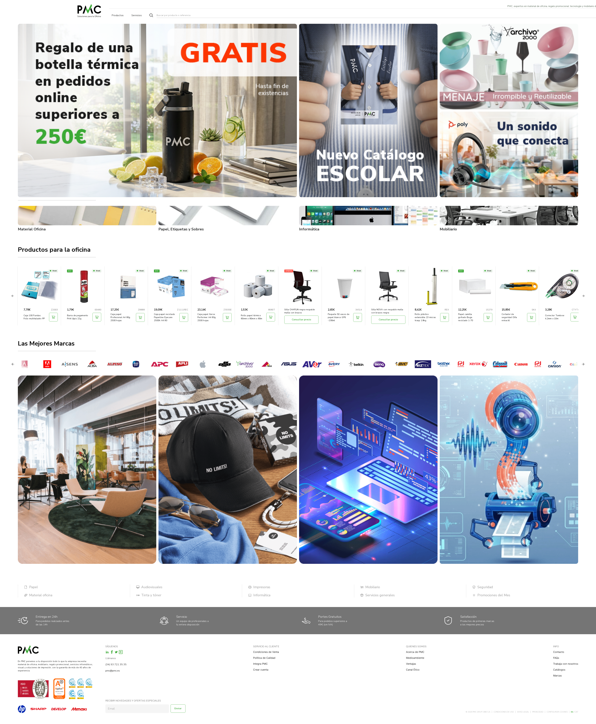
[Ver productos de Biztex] (387, 364)
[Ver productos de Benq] (343, 364)
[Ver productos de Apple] (168, 364)
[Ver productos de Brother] (408, 364)
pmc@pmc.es (112, 670)
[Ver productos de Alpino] (78, 364)
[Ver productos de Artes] (231, 364)
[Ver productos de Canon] (485, 364)
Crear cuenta (260, 669)
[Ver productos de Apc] (123, 364)
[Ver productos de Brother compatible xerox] (442, 364)
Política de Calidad (264, 657)
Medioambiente (415, 657)
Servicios (136, 15)
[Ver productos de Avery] (298, 364)
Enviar (178, 708)
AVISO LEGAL (523, 712)
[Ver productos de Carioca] (541, 364)
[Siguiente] (583, 364)
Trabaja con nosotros (565, 663)
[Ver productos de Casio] (563, 364)
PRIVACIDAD (537, 712)
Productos (118, 15)
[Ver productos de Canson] (518, 364)
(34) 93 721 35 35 (115, 664)
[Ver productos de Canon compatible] (502, 364)
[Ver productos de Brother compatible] (425, 364)
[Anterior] (13, 364)
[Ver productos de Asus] (253, 364)
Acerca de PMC (415, 651)
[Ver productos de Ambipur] (101, 364)
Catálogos (559, 669)
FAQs (556, 657)
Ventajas (411, 663)
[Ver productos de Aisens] (33, 364)
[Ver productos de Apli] (146, 364)
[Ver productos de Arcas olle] (188, 364)
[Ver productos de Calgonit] (464, 364)
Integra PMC (260, 663)
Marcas (557, 675)
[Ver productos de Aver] (276, 364)
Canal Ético (413, 669)
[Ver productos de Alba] (56, 364)
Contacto (558, 651)
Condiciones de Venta (266, 651)
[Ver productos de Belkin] (321, 364)
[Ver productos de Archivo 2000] (208, 364)
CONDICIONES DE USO (504, 712)
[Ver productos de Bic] (366, 364)
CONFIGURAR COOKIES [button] (557, 712)
